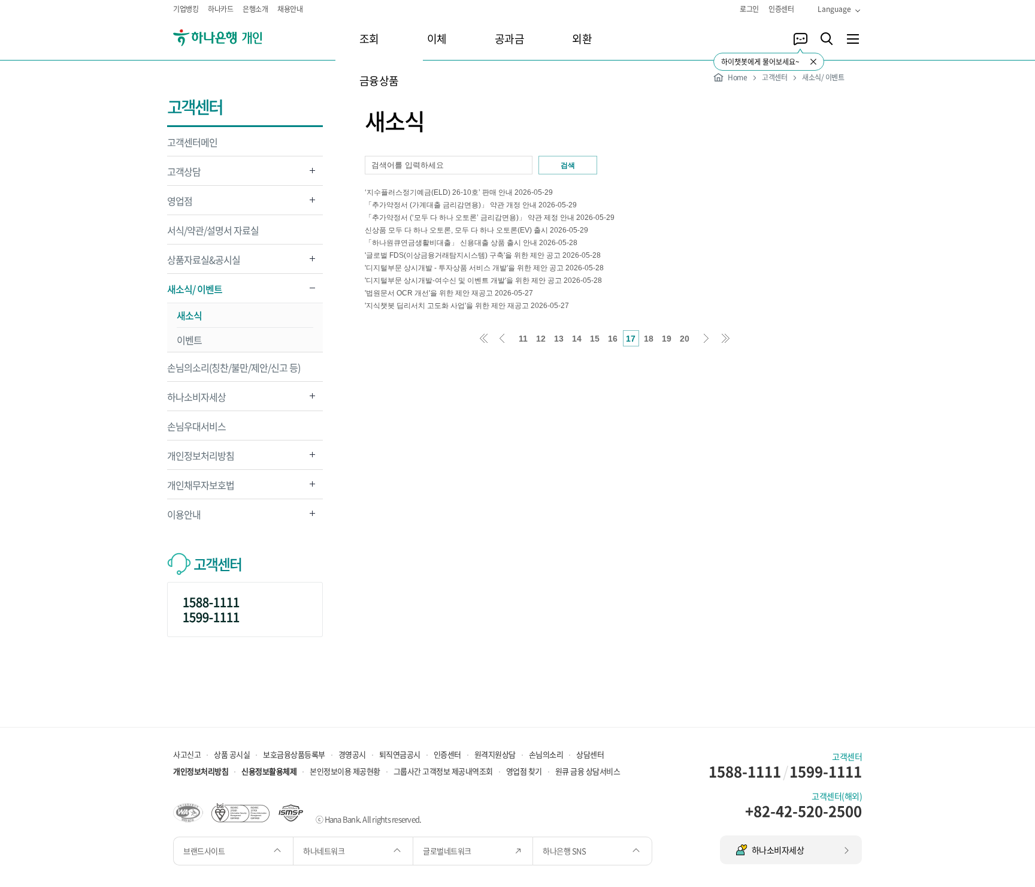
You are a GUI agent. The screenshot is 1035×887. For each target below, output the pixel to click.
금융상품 (379, 81)
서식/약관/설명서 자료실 (213, 230)
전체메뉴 (853, 39)
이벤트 (189, 340)
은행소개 (255, 9)
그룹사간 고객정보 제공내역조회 (443, 771)
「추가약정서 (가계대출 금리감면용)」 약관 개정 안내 (451, 205)
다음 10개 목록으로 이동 (707, 338)
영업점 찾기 (524, 771)
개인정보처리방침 (200, 458)
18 (648, 338)
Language (834, 9)
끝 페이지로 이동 (726, 338)
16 (613, 338)
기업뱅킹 (185, 9)
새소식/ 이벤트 (194, 292)
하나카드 (220, 9)
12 (541, 338)
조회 (369, 39)
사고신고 (187, 754)
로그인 (749, 9)
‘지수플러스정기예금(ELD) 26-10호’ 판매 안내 (439, 192)
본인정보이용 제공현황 (345, 771)
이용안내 (184, 517)
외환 (582, 39)
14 (577, 338)
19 (666, 338)
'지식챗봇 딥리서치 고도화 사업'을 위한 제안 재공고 (447, 305)
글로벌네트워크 (448, 850)
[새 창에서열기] (188, 811)
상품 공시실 (232, 754)
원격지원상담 (495, 754)
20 (684, 338)
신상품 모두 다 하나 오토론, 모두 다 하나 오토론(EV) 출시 (456, 230)
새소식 (189, 315)
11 (523, 338)
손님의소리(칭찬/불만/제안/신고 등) (233, 367)
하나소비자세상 (196, 400)
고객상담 (184, 174)
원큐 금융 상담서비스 (588, 771)
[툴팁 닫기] (813, 62)
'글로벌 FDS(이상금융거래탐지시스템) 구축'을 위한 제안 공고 (463, 255)
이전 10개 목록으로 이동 (502, 338)
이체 (437, 39)
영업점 (179, 204)
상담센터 (590, 754)
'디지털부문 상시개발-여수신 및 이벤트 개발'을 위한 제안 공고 (463, 280)
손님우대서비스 (196, 426)
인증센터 (781, 9)
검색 (568, 165)
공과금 (510, 39)
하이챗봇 (800, 39)
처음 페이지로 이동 (484, 338)
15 (595, 338)
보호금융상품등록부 (294, 754)
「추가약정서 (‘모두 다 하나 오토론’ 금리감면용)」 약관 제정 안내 (469, 217)
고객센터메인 (192, 142)
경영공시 (352, 754)
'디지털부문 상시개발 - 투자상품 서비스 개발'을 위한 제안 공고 (464, 268)
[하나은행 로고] (234, 38)
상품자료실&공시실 (203, 262)
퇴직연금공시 (399, 754)
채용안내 (289, 9)
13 (559, 338)
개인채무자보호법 (200, 488)
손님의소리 (546, 754)
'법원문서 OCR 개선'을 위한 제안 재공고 (429, 293)
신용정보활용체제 (268, 771)
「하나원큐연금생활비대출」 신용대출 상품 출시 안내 (451, 243)
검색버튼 (827, 39)
